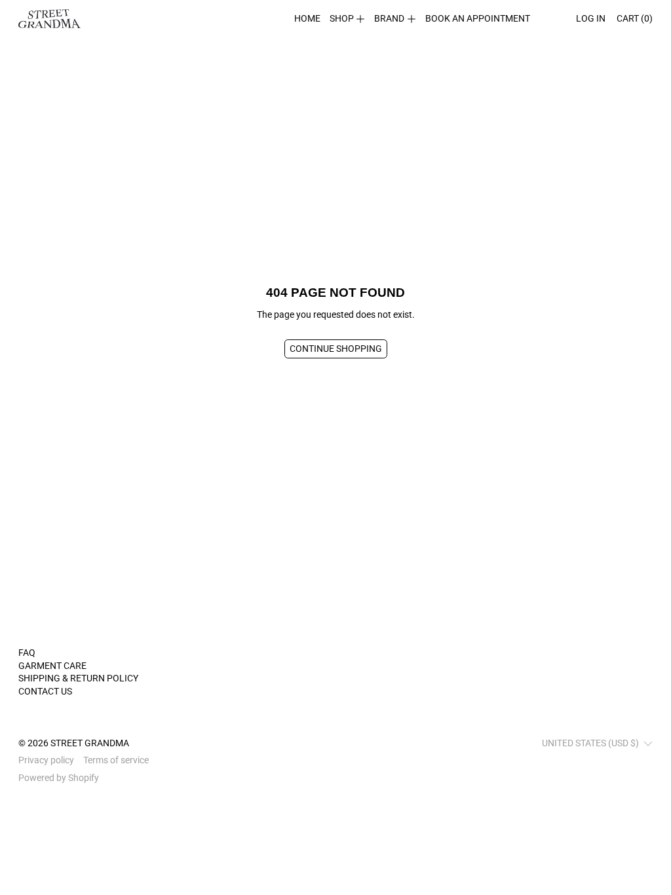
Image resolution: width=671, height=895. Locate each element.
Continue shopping (336, 348)
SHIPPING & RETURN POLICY (78, 678)
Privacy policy (46, 760)
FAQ (26, 652)
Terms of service (116, 760)
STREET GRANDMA (89, 743)
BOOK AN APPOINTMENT (477, 18)
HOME (307, 18)
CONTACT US (45, 691)
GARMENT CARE (52, 665)
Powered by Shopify (58, 777)
